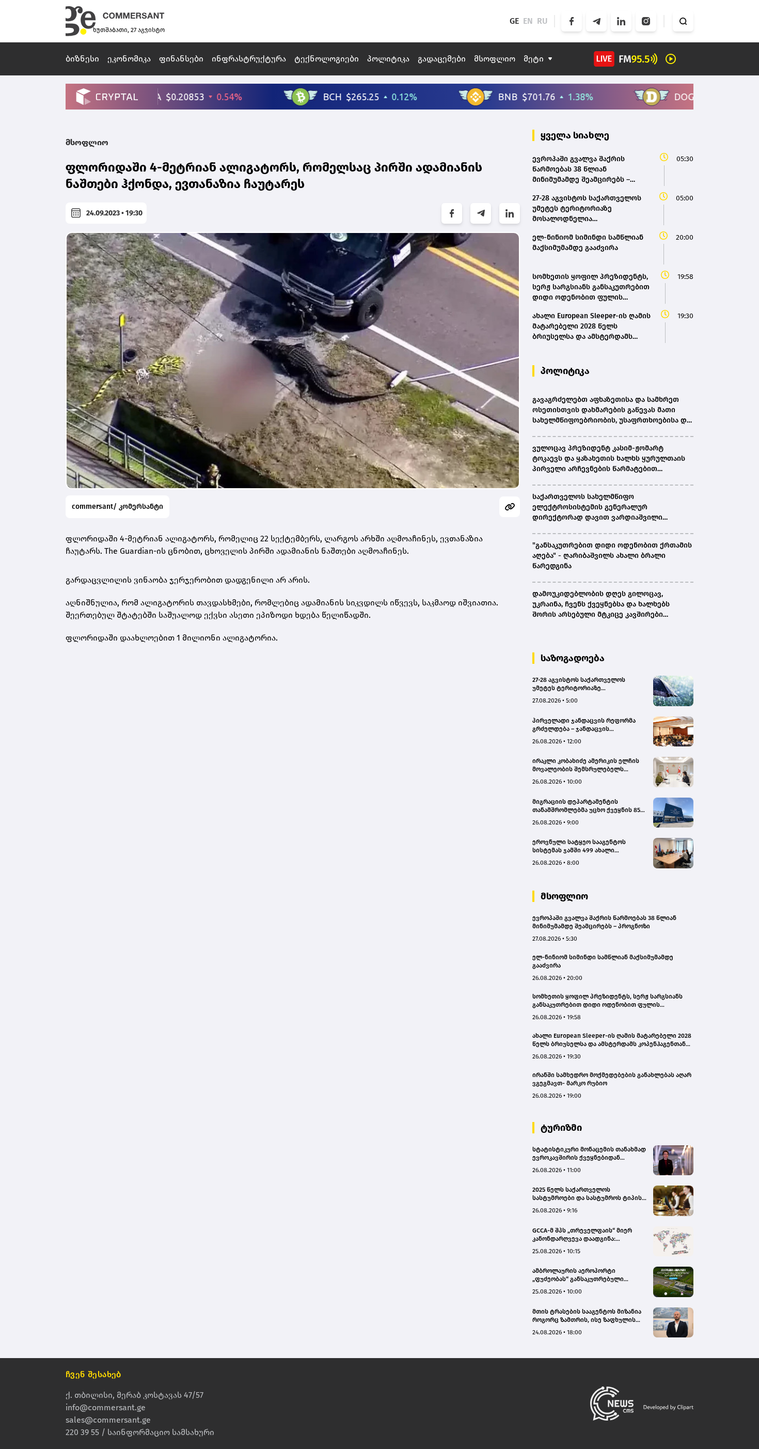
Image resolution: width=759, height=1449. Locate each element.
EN (528, 21)
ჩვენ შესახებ (93, 1374)
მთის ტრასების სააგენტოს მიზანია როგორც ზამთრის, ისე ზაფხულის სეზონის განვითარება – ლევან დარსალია (586, 1316)
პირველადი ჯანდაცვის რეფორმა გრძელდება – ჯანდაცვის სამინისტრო (584, 725)
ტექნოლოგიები (326, 59)
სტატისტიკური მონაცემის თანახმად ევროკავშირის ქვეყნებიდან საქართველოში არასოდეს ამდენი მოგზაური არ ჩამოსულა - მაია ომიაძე (589, 1154)
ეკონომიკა (129, 59)
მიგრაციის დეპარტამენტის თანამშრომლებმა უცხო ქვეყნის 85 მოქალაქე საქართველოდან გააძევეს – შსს (586, 806)
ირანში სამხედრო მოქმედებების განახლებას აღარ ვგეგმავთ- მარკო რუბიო (611, 1079)
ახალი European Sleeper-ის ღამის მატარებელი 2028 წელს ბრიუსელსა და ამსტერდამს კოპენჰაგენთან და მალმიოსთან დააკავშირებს (611, 1040)
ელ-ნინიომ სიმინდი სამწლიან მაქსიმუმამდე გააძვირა (602, 961)
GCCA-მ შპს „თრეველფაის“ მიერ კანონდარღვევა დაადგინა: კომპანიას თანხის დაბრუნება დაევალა (582, 1235)
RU (542, 21)
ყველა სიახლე (575, 135)
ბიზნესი (82, 59)
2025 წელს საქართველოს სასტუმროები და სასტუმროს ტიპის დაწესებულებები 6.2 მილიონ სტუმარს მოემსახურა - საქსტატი (587, 1194)
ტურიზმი (561, 1127)
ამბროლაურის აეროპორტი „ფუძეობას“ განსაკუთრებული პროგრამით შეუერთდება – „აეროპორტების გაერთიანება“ (579, 1275)
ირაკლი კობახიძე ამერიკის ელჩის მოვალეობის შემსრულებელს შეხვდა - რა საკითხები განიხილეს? (587, 765)
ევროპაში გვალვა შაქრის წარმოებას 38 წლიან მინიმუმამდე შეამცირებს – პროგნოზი (604, 922)
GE (514, 21)
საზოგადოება (573, 658)
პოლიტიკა (388, 59)
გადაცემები (442, 59)
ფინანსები (181, 59)
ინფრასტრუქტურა (249, 59)
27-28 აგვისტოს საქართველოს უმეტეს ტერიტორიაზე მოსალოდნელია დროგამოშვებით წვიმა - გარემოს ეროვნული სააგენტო (585, 684)
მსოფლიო (494, 59)
